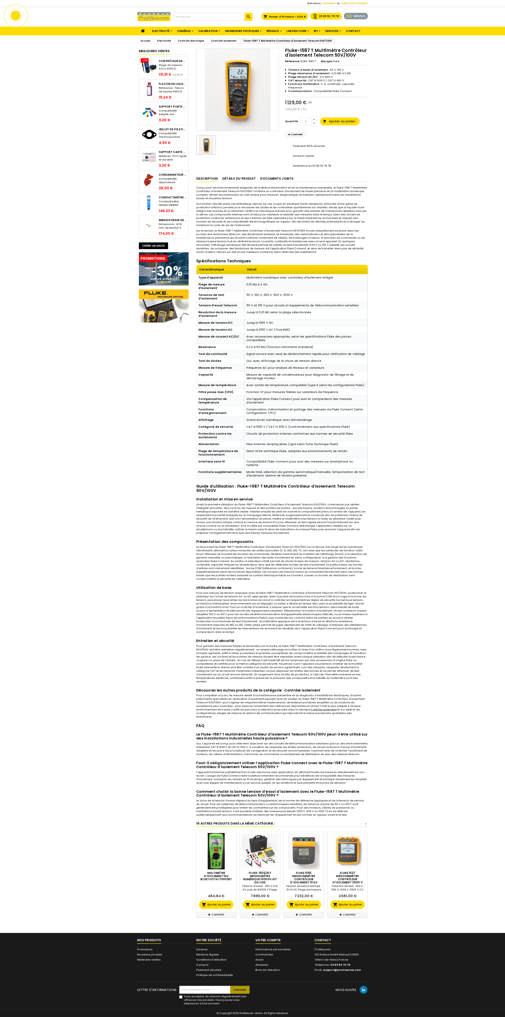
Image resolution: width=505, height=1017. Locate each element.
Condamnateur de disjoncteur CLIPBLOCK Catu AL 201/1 (173, 174)
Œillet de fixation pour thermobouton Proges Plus (173, 129)
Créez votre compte (354, 3)
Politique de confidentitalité (214, 975)
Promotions (144, 949)
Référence (292, 61)
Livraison (202, 949)
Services (332, 31)
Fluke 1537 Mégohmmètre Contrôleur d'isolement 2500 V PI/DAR (348, 879)
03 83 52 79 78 (329, 16)
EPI (316, 31)
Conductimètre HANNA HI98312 (173, 197)
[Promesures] (164, 269)
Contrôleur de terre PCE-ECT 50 (173, 61)
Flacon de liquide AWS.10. (173, 83)
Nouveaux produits (149, 954)
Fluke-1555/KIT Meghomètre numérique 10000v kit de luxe (260, 877)
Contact (353, 31)
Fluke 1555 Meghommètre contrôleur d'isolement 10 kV (303, 877)
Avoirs (259, 960)
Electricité (160, 31)
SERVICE (359, 16)
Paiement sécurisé (208, 970)
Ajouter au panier (339, 121)
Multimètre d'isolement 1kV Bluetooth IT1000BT (216, 876)
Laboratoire (296, 31)
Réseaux (273, 31)
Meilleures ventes (149, 960)
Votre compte (268, 940)
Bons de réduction (267, 970)
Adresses (261, 965)
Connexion (329, 3)
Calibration (208, 31)
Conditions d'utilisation (211, 960)
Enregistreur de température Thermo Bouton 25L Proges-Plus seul (173, 220)
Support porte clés (173, 106)
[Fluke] (164, 306)
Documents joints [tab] (277, 178)
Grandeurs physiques (242, 31)
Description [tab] (207, 178)
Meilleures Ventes (154, 51)
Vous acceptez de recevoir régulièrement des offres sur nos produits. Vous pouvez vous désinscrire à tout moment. (215, 1000)
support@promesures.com (342, 970)
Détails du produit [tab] (239, 178)
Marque (326, 61)
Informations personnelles (273, 949)
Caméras (184, 31)
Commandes (264, 954)
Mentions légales (207, 954)
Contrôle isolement (323, 709)
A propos (202, 965)
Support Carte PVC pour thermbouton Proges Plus (173, 152)
